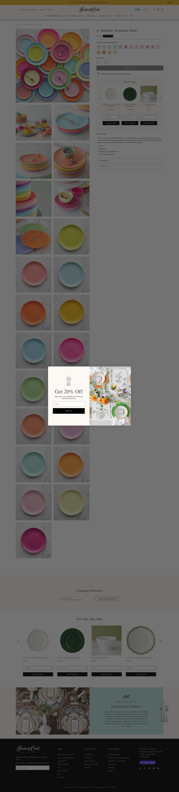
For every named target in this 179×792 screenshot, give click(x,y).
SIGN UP (69, 411)
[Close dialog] (128, 369)
